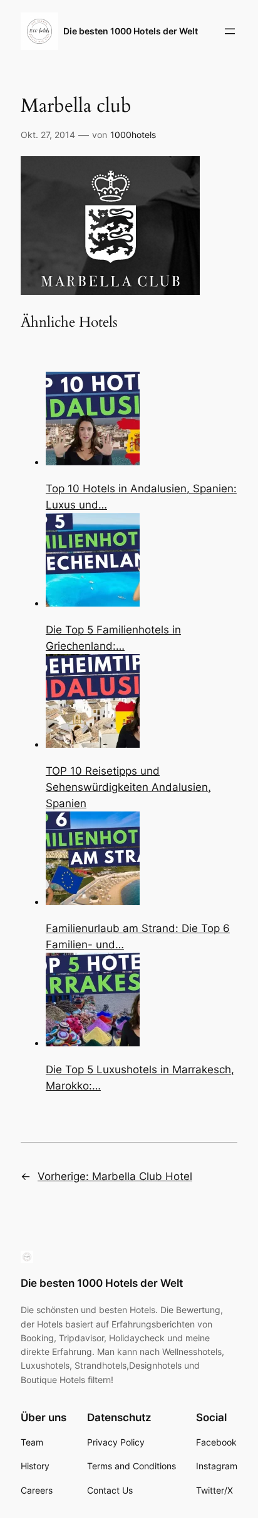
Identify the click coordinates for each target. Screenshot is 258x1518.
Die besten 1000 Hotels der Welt (130, 31)
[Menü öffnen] (229, 31)
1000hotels (133, 134)
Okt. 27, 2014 (48, 134)
